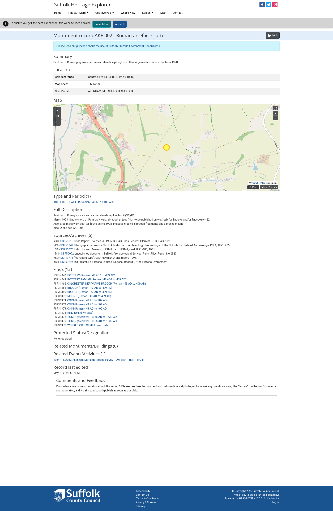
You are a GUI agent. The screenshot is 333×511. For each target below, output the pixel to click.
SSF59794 (66, 262)
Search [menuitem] (146, 12)
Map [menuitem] (163, 12)
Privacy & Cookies (146, 502)
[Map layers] (57, 110)
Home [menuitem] (57, 12)
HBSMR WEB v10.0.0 (251, 498)
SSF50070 (66, 249)
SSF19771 (66, 257)
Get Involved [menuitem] (103, 12)
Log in (275, 502)
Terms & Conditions (147, 498)
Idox (264, 494)
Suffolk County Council (266, 491)
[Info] (57, 122)
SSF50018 (66, 241)
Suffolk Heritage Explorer (82, 4)
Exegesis (252, 494)
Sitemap (141, 506)
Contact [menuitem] (178, 12)
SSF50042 (66, 245)
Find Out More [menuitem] (77, 12)
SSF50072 (67, 253)
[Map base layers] (57, 116)
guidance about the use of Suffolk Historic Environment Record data (118, 46)
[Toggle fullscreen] (275, 108)
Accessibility (143, 491)
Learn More (102, 24)
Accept (119, 24)
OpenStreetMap (258, 183)
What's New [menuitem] (128, 12)
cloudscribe (272, 498)
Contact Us (142, 494)
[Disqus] (166, 441)
